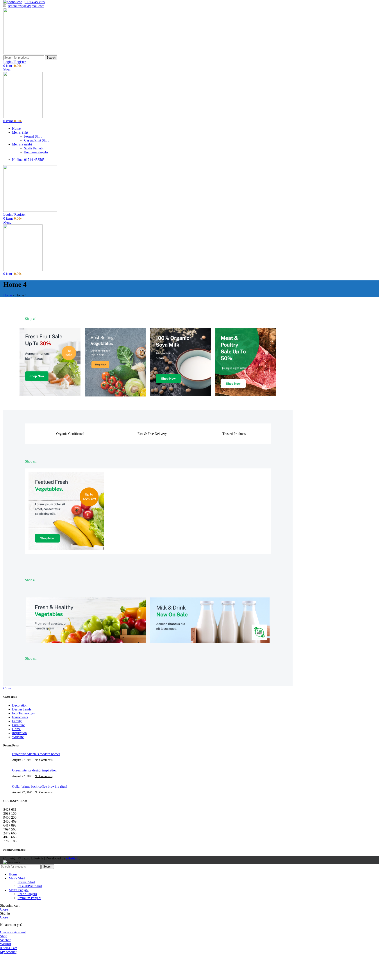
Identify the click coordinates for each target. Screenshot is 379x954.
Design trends (21, 709)
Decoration (19, 705)
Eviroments (20, 717)
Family (17, 721)
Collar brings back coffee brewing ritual (39, 786)
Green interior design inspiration (34, 770)
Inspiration (19, 733)
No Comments (43, 760)
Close (7, 688)
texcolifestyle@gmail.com (26, 6)
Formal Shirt (32, 136)
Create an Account (13, 932)
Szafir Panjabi (33, 148)
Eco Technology (23, 713)
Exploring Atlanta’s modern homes (36, 754)
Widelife (18, 737)
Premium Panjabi (36, 152)
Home (7, 295)
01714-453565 (35, 2)
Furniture (18, 725)
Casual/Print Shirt (36, 140)
